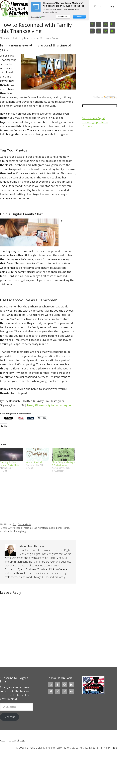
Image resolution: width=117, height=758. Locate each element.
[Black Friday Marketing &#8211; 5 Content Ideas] (63, 454)
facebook (18, 527)
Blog (15, 524)
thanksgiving (20, 531)
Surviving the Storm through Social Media (10, 463)
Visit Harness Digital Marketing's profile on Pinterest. (95, 122)
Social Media (24, 524)
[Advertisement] (38, 497)
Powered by (35, 17)
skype (66, 527)
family (36, 527)
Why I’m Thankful (34, 462)
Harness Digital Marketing (17, 8)
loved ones (56, 527)
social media (6, 531)
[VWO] (42, 17)
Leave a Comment (52, 38)
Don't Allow (63, 17)
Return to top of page (12, 740)
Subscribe (9, 717)
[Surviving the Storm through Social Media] (11, 454)
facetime (28, 527)
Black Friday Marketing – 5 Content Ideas (63, 463)
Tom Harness (31, 38)
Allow (79, 17)
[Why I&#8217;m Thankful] (37, 454)
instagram (45, 527)
